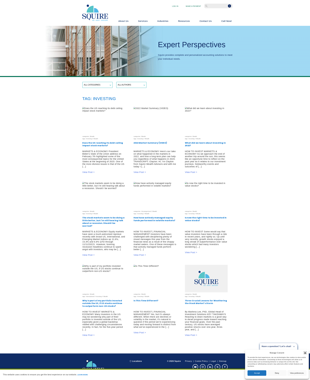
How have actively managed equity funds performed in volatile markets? (154, 219)
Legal (213, 361)
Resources (184, 21)
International (90, 296)
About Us (123, 21)
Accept (257, 373)
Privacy (188, 361)
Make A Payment (193, 6)
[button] (305, 353)
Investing (89, 138)
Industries (162, 21)
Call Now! (226, 21)
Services (143, 21)
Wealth (92, 136)
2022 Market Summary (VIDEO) (150, 142)
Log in (175, 6)
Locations (137, 361)
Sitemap (222, 361)
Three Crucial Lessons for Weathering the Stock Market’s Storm (206, 302)
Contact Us (206, 21)
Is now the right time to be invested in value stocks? (206, 219)
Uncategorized (146, 211)
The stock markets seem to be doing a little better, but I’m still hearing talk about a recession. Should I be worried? (103, 221)
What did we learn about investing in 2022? (205, 144)
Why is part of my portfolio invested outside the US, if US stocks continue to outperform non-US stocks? (102, 303)
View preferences (297, 373)
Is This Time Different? (146, 300)
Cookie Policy (201, 361)
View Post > (88, 172)
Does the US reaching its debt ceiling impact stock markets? (102, 144)
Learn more (82, 375)
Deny (277, 373)
